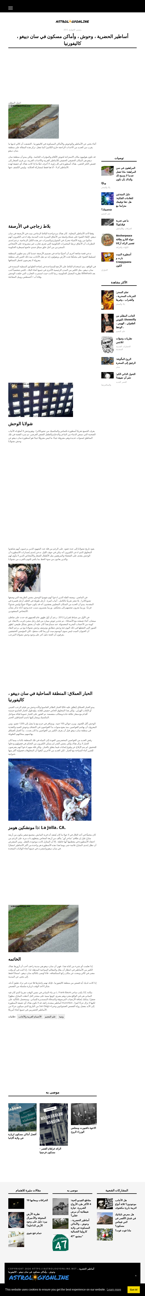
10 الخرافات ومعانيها (37, 1200)
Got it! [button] (134, 1289)
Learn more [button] (114, 1289)
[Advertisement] (52, 73)
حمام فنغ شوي (34, 1233)
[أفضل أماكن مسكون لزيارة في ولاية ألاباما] (22, 1117)
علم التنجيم (50, 1016)
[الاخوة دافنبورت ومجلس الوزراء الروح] (85, 1114)
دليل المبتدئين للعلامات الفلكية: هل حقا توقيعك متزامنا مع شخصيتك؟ (117, 201)
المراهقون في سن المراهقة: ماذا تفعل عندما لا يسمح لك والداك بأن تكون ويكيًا (118, 175)
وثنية (61, 1016)
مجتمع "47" (77, 1236)
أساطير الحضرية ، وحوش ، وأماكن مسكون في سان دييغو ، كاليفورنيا (51, 1270)
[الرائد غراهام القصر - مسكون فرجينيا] (54, 1124)
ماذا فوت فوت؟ (123, 1230)
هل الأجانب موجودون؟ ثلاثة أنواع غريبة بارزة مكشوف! (126, 1203)
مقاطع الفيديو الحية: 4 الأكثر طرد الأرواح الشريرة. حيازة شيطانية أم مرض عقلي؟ (81, 1207)
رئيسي (78, 29)
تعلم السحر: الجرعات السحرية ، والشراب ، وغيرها (126, 295)
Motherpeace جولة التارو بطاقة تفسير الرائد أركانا (125, 239)
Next (102, 1115)
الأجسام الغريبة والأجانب (30, 1016)
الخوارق (72, 29)
